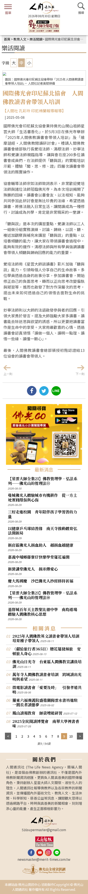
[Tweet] (44, 394)
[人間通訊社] (44, 8)
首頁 (7, 39)
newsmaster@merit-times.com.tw (44, 859)
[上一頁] (8, 736)
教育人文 (19, 39)
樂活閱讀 (35, 39)
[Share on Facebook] (32, 394)
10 (71, 736)
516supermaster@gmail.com (44, 829)
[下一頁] (80, 736)
